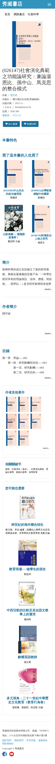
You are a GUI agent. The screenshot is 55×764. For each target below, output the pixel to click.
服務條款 (43, 740)
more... (49, 289)
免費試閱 (31, 124)
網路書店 (19, 14)
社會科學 (33, 14)
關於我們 (6, 740)
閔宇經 (13, 95)
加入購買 (12, 124)
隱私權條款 (8, 743)
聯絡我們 (19, 740)
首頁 (7, 14)
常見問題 (31, 740)
